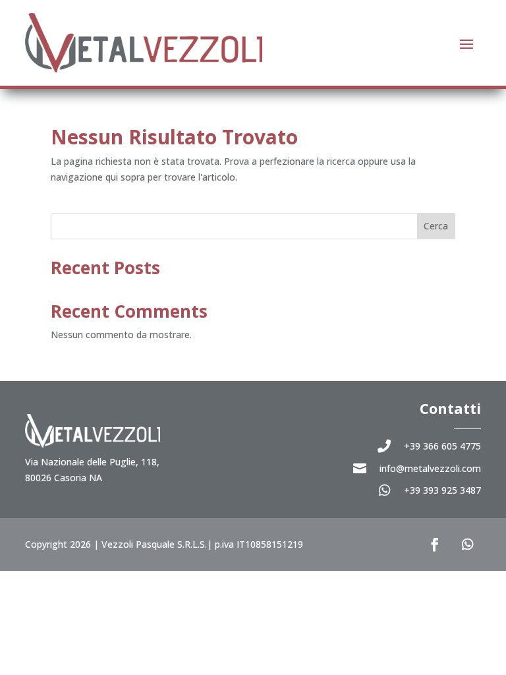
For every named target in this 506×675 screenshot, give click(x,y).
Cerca (436, 226)
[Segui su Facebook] (435, 544)
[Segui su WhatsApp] (468, 544)
